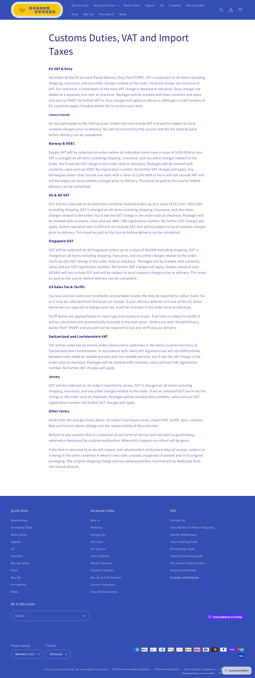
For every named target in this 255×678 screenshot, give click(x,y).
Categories (98, 535)
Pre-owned (18, 585)
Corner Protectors (103, 585)
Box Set (16, 577)
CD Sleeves (98, 549)
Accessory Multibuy (183, 570)
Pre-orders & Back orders (187, 563)
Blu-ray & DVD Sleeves (106, 577)
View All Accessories (104, 592)
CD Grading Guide (182, 549)
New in (95, 520)
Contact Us (177, 520)
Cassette (17, 556)
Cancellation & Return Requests (192, 527)
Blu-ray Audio (20, 563)
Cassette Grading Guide (186, 556)
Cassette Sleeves (102, 570)
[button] (106, 5)
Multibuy (97, 527)
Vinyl (14, 570)
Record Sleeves (101, 563)
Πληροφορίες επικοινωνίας (198, 673)
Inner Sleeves (100, 556)
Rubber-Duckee (61, 669)
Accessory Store (22, 527)
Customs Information (184, 577)
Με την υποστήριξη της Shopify (89, 669)
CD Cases (97, 542)
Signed (16, 542)
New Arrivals (19, 520)
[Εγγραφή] (84, 616)
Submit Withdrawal (183, 535)
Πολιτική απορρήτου (167, 669)
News (14, 592)
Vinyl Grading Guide (184, 542)
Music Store (19, 535)
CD (13, 549)
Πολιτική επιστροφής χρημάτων (131, 669)
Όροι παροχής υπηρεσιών (199, 669)
